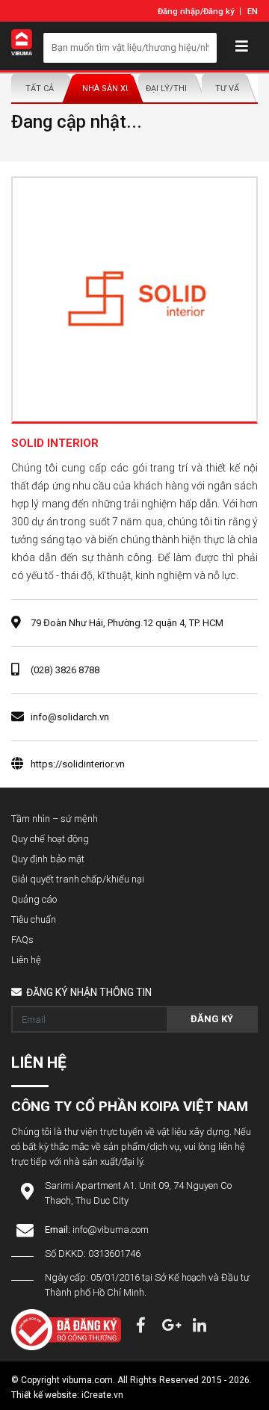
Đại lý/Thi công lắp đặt (170, 88)
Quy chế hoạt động (50, 838)
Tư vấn (230, 88)
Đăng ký (218, 11)
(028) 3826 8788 (65, 669)
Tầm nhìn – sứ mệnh (54, 818)
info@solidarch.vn (70, 717)
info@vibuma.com (110, 1229)
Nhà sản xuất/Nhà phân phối (106, 88)
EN (252, 11)
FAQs (22, 939)
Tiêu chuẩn (33, 919)
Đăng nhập (179, 11)
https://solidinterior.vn (78, 764)
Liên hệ (26, 959)
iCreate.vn (102, 1395)
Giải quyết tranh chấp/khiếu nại (77, 879)
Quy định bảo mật (47, 859)
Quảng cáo (34, 899)
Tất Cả (39, 88)
